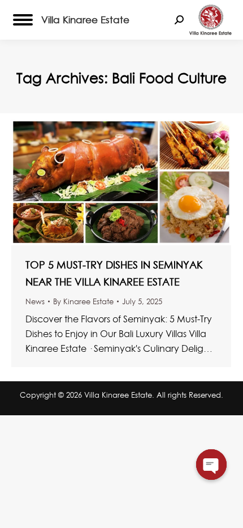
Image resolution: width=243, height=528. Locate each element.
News (35, 301)
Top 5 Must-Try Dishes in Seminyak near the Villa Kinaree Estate (114, 273)
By (83, 301)
